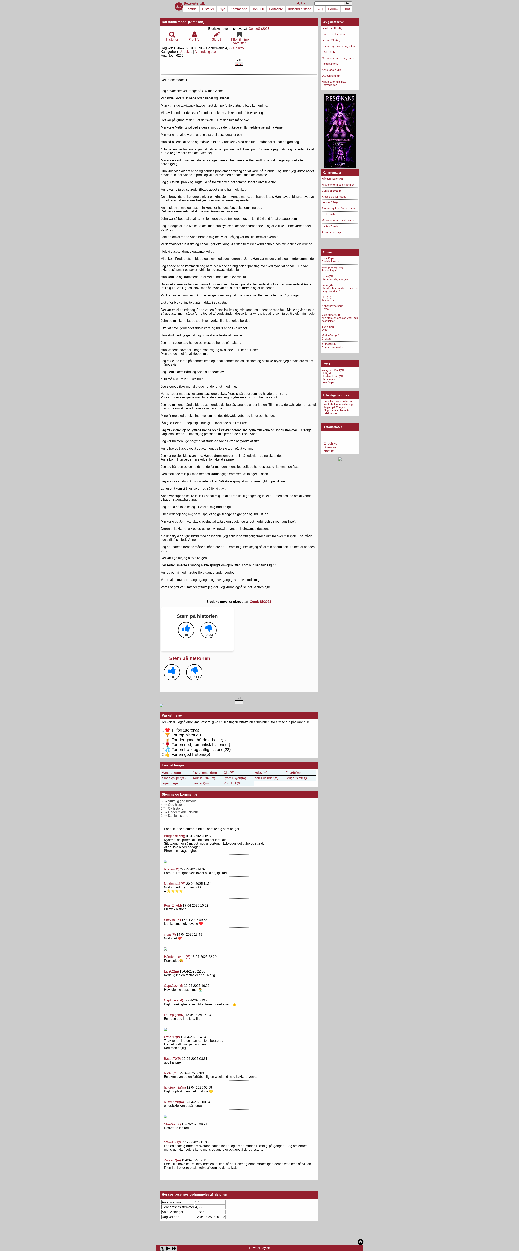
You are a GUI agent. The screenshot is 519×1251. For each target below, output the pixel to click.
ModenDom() (330, 335)
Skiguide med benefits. (336, 410)
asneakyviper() (174, 778)
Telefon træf (330, 413)
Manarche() (171, 772)
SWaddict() (173, 1142)
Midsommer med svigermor (338, 58)
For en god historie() (187, 754)
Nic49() (170, 1073)
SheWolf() (172, 920)
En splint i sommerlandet (338, 401)
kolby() (261, 772)
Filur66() (293, 772)
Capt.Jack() (173, 986)
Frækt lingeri (329, 270)
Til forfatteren (180, 730)
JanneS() (201, 783)
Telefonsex (328, 300)
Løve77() (328, 382)
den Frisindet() (266, 778)
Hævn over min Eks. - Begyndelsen (335, 83)
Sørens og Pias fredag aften (338, 46)
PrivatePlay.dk (259, 1248)
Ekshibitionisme (331, 261)
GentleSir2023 (259, 28)
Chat (346, 9)
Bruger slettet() (296, 778)
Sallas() (327, 276)
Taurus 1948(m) (204, 778)
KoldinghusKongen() (332, 268)
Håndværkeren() (177, 957)
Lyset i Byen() (235, 778)
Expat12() (172, 1037)
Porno (325, 309)
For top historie (181, 735)
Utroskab (185, 52)
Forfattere (276, 9)
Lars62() (171, 971)
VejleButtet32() (331, 314)
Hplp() (326, 297)
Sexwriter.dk (194, 3)
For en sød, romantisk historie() (198, 749)
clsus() (170, 934)
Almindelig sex (205, 52)
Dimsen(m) (328, 379)
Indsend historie (299, 9)
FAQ (319, 9)
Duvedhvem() (331, 75)
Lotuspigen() (174, 1015)
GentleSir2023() (332, 28)
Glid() (229, 772)
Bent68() (328, 326)
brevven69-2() (331, 40)
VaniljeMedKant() (333, 370)
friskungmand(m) (205, 772)
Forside (191, 9)
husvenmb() (174, 1102)
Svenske (330, 447)
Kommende (239, 9)
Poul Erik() (232, 783)
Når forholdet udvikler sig (338, 404)
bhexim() (171, 869)
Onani (325, 329)
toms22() (328, 258)
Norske (329, 451)
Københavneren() (333, 305)
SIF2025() (329, 344)
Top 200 (258, 9)
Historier (208, 9)
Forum (333, 9)
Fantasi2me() (330, 63)
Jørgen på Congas (334, 407)
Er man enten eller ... (334, 347)
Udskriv (238, 48)
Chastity (326, 338)
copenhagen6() (174, 783)
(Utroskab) (196, 22)
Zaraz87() (172, 1160)
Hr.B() (326, 373)
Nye (222, 9)
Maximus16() (174, 883)
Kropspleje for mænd (334, 34)
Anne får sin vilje (331, 69)
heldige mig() (175, 1087)
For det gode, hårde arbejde (193, 740)
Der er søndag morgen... (336, 279)
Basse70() (172, 1058)
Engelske (330, 443)
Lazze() (327, 285)
